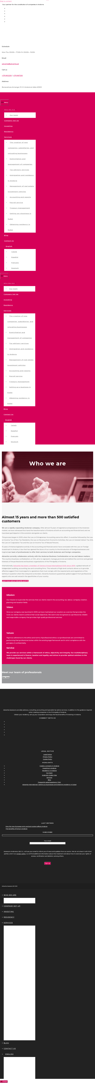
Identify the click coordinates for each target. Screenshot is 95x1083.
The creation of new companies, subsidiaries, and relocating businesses (21, 148)
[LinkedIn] (49, 13)
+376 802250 (7, 75)
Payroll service (16, 202)
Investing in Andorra (49, 768)
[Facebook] (49, 10)
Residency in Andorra (49, 770)
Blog (6, 235)
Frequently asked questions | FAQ (49, 782)
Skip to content (6, 1)
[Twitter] (49, 8)
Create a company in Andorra (49, 766)
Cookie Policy (47, 759)
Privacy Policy (47, 757)
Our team (14, 115)
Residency (8, 131)
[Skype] (49, 21)
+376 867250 (18, 75)
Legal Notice (47, 754)
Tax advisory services (19, 170)
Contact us (9, 241)
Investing (8, 126)
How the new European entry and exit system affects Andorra (26, 826)
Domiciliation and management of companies (18, 955)
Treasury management (20, 208)
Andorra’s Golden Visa (49, 775)
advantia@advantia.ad (10, 64)
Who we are (9, 110)
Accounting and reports (20, 197)
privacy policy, (21, 854)
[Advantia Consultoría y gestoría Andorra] (5, 98)
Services (8, 137)
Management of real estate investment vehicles (19, 988)
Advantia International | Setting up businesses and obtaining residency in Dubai (49, 784)
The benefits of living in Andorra (16, 829)
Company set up (11, 120)
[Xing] (49, 16)
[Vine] (49, 18)
